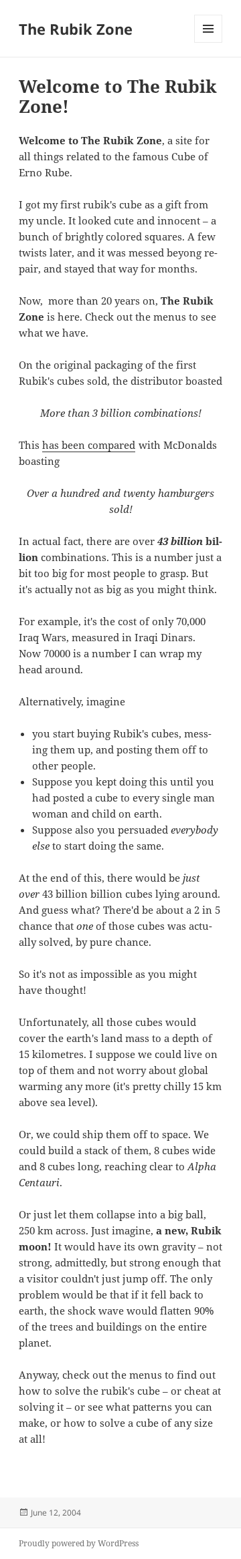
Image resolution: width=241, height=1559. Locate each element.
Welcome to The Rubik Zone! (118, 96)
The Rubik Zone (76, 29)
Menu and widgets (208, 42)
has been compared (88, 445)
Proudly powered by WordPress (79, 1543)
